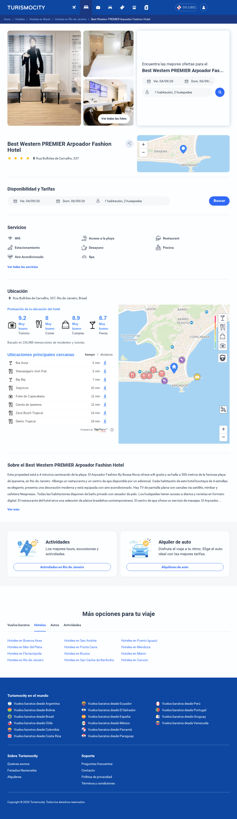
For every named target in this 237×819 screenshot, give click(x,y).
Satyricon (22, 388)
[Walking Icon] (105, 363)
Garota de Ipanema (28, 404)
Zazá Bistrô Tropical (29, 413)
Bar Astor (22, 363)
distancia (106, 354)
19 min (95, 421)
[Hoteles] (86, 7)
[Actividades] (122, 7)
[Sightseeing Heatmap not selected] (222, 346)
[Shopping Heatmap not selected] (222, 336)
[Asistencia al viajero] (98, 7)
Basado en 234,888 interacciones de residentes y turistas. (46, 342)
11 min (95, 396)
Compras (78, 333)
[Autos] (110, 7)
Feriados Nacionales (22, 770)
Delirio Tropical (26, 421)
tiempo (90, 354)
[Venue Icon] (10, 363)
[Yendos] (146, 7)
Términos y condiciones (98, 783)
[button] (203, 7)
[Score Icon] (12, 325)
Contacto (88, 770)
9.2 (22, 318)
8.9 (76, 318)
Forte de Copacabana (30, 396)
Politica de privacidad (96, 777)
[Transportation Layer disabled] (222, 358)
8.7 (102, 318)
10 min (95, 388)
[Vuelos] (26, 7)
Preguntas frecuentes (96, 764)
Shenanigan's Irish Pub (31, 371)
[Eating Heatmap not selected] (222, 327)
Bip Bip (20, 379)
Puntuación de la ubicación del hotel (33, 309)
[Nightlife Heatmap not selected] (222, 318)
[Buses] (134, 7)
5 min (96, 363)
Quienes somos (18, 764)
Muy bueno (23, 326)
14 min (95, 413)
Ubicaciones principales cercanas (40, 354)
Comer (49, 333)
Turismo (24, 333)
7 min (96, 379)
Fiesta (103, 333)
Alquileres (14, 777)
